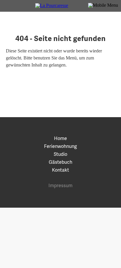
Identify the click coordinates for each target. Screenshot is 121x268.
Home (60, 138)
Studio (60, 154)
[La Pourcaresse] (60, 5)
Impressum (60, 185)
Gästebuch (60, 161)
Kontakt (60, 169)
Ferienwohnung (60, 146)
